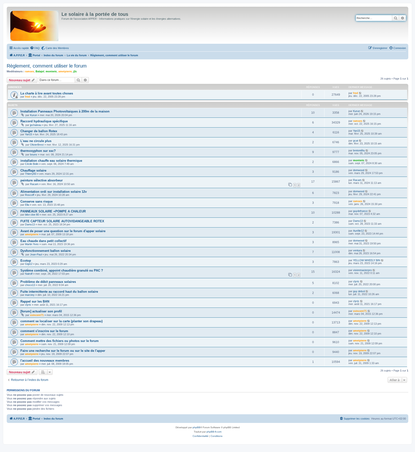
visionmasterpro (362, 270)
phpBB (196, 427)
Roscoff (29, 194)
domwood (358, 170)
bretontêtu (359, 150)
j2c (75, 71)
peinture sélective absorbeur (41, 180)
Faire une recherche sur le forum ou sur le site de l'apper (62, 351)
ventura (357, 250)
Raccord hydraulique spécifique (44, 121)
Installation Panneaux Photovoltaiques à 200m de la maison (65, 111)
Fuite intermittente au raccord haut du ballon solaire (59, 291)
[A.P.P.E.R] (34, 25)
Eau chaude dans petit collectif (43, 241)
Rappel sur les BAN (34, 301)
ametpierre (65, 71)
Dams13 (30, 224)
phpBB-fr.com (214, 431)
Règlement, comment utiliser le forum (47, 65)
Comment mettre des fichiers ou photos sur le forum (59, 341)
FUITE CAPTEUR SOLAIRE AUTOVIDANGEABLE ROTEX (62, 221)
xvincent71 (37, 315)
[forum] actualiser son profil (41, 311)
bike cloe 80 (32, 214)
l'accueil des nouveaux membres (44, 360)
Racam (34, 184)
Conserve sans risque (36, 201)
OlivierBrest (37, 144)
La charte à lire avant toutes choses (46, 93)
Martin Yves (32, 244)
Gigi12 (28, 263)
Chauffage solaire (33, 170)
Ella (27, 204)
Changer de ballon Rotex (38, 131)
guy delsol (359, 291)
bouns (33, 154)
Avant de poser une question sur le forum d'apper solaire (62, 231)
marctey (30, 294)
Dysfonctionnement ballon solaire (45, 251)
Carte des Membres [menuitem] (57, 48)
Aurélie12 (358, 230)
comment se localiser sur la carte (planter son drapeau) (61, 321)
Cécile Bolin (31, 163)
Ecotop (25, 260)
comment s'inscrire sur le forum (44, 331)
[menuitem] (35, 48)
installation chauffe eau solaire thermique (51, 160)
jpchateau (35, 125)
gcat (355, 140)
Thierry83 (30, 173)
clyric (356, 281)
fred (27, 96)
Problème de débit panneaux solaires (48, 282)
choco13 (30, 285)
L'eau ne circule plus (35, 141)
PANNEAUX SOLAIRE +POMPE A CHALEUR (53, 211)
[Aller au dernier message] (360, 93)
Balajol (40, 71)
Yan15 (28, 134)
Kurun (33, 115)
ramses (29, 71)
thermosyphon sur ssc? (38, 151)
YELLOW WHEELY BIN (366, 260)
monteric (51, 71)
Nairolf (28, 273)
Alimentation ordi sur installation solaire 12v (53, 191)
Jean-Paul (36, 254)
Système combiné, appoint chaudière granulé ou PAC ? (61, 270)
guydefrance (360, 211)
